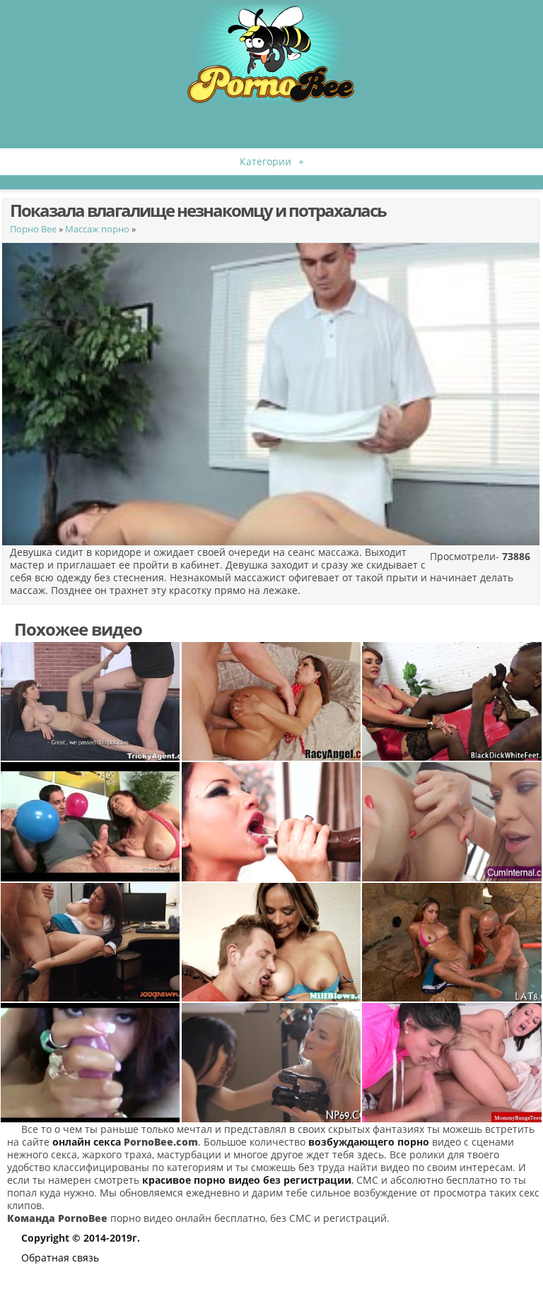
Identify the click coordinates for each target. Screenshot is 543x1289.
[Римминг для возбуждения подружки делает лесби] (451, 821)
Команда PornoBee (57, 1218)
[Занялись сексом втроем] (271, 1062)
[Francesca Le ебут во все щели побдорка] (271, 701)
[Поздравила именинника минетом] (90, 821)
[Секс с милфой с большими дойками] (271, 942)
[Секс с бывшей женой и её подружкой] (451, 1062)
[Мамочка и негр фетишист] (451, 701)
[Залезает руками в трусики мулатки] (451, 942)
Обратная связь (60, 1257)
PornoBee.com (161, 1141)
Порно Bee (33, 228)
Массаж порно (97, 228)
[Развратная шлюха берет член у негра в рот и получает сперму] (271, 821)
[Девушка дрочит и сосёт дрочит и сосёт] (90, 1062)
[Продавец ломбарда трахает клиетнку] (90, 942)
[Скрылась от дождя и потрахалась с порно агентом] (90, 701)
